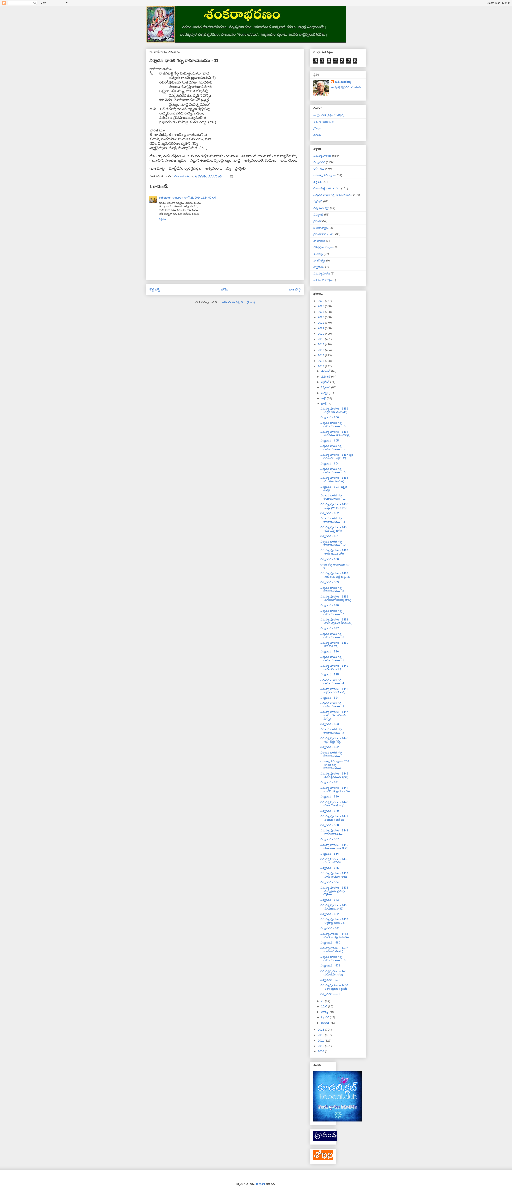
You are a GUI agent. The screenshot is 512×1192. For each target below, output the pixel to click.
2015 (321, 360)
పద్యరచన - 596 (329, 651)
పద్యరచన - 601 (329, 536)
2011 (321, 1040)
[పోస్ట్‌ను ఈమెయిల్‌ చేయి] (231, 176)
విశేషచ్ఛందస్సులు (323, 247)
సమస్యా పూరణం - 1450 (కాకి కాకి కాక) (334, 644)
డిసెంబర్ (326, 371)
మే (323, 1001)
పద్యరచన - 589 (329, 810)
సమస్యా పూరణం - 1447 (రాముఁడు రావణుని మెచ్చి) (334, 715)
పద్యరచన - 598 (329, 605)
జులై (324, 398)
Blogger (260, 1183)
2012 (321, 1035)
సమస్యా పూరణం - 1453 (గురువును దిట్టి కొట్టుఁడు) (335, 575)
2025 (321, 306)
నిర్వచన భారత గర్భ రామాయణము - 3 (332, 704)
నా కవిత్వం (319, 260)
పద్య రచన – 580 (330, 942)
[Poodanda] (325, 1139)
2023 (321, 317)
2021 (321, 328)
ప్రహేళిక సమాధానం (323, 234)
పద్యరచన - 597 (329, 628)
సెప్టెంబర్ (326, 387)
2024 (321, 311)
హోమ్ (224, 289)
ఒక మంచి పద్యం (322, 280)
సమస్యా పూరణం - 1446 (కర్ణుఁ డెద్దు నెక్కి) (334, 740)
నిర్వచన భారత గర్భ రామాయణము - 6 (332, 635)
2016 (321, 355)
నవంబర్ (326, 376)
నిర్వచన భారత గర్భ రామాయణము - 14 (333, 447)
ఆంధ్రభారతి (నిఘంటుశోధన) (328, 115)
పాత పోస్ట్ (295, 289)
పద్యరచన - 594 (329, 697)
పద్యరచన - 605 (329, 440)
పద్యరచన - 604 (329, 463)
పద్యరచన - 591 (329, 782)
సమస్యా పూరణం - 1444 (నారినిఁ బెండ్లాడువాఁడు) (335, 789)
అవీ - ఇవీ (318, 168)
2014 (321, 366)
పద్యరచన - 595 (329, 674)
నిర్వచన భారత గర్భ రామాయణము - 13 (333, 470)
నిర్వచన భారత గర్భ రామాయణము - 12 (333, 497)
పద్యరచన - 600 (329, 559)
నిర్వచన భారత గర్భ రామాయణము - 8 (332, 589)
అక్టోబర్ (325, 382)
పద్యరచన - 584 (329, 882)
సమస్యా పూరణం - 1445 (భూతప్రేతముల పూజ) (334, 775)
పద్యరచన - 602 (329, 513)
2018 (321, 344)
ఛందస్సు (318, 253)
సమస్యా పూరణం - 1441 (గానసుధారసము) (334, 832)
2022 (321, 322)
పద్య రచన (319, 162)
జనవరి (325, 1022)
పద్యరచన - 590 (329, 796)
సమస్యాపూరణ (321, 273)
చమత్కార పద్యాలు (324, 175)
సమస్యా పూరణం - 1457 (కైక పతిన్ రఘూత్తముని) (336, 456)
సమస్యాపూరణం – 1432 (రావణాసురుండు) (334, 949)
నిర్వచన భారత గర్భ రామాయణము (332, 195)
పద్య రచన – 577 (330, 994)
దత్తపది (317, 181)
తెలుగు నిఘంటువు (323, 121)
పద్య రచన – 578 (330, 979)
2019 (321, 339)
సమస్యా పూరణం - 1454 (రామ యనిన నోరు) (334, 552)
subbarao (165, 197)
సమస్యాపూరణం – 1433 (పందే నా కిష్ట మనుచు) (334, 935)
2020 (321, 333)
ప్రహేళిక (317, 221)
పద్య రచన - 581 (330, 928)
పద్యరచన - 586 (329, 853)
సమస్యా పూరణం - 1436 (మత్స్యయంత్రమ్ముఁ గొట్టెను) (334, 891)
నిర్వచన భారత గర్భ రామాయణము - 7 (332, 612)
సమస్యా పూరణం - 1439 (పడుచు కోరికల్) (334, 860)
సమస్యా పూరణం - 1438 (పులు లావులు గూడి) (334, 875)
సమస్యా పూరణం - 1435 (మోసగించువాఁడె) (334, 907)
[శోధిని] (323, 1159)
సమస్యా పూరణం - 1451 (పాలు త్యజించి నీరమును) (336, 621)
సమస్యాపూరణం (322, 155)
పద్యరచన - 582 (329, 914)
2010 (321, 1046)
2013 (321, 1029)
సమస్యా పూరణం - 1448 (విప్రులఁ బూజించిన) (334, 690)
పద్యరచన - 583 (329, 899)
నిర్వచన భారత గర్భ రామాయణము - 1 (332, 754)
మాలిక (317, 134)
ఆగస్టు (325, 393)
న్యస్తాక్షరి (317, 201)
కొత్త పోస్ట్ (154, 289)
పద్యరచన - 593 (329, 724)
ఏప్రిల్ (324, 1006)
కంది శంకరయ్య (343, 81)
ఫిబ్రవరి (325, 1017)
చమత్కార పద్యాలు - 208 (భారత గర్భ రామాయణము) (334, 765)
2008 (321, 1051)
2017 (321, 350)
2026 (321, 300)
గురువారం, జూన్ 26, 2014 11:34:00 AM (194, 197)
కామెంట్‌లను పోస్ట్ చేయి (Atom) (238, 302)
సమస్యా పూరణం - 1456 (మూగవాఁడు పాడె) (334, 479)
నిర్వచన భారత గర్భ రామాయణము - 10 (333, 543)
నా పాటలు (319, 240)
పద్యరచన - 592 (329, 747)
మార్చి (325, 1011)
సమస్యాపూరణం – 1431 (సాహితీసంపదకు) (334, 972)
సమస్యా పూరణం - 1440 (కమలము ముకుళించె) (334, 846)
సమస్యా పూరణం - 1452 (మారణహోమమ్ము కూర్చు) (336, 598)
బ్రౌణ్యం (317, 128)
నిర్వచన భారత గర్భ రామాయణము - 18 (333, 958)
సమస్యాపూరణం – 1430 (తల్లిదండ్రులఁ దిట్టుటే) (334, 987)
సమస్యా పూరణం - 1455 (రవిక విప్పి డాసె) (334, 529)
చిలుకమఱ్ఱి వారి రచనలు (326, 188)
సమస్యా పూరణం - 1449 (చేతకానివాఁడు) (334, 667)
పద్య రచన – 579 (330, 965)
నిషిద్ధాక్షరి (318, 214)
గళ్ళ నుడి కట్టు (321, 208)
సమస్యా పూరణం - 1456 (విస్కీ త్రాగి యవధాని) (334, 506)
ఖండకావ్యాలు (321, 227)
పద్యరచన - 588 (329, 825)
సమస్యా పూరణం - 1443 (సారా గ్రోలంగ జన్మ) (334, 803)
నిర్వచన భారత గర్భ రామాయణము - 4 (332, 681)
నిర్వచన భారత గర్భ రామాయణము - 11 (332, 520)
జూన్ (324, 403)
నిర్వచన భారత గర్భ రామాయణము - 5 (332, 658)
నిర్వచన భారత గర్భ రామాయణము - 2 (332, 731)
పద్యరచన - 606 (329, 417)
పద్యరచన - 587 (329, 839)
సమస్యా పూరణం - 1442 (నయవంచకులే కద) (334, 818)
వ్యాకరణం (318, 266)
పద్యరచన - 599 (329, 582)
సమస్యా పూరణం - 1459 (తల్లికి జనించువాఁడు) (334, 410)
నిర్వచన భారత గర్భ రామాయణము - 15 (333, 424)
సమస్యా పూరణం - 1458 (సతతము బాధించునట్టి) (335, 433)
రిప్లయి (162, 219)
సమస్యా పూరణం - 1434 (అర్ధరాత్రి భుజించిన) (334, 921)
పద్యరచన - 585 (329, 867)
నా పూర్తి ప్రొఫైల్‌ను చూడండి (346, 87)
